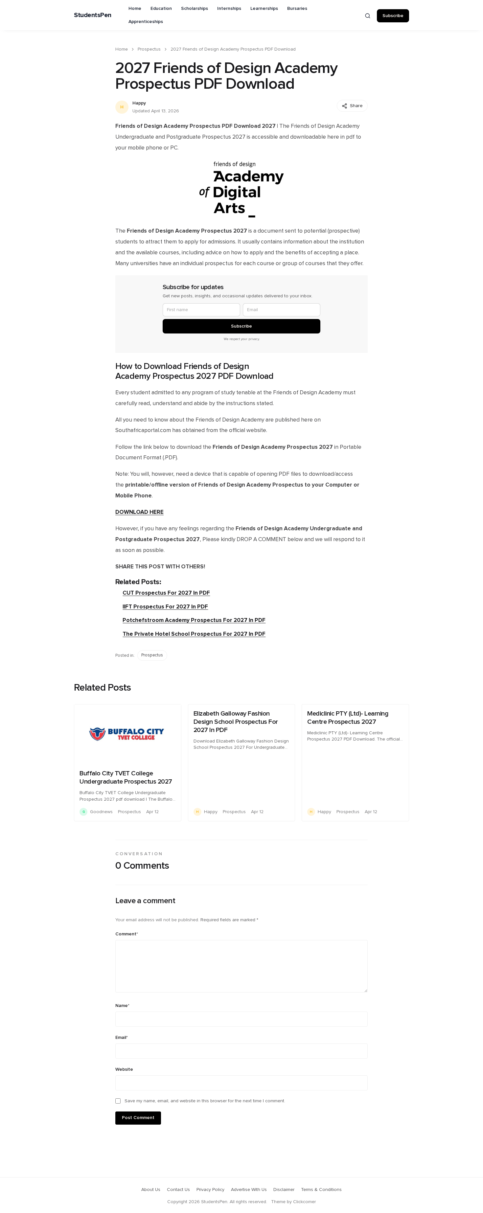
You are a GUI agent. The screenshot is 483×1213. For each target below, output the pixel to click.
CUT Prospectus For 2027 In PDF (166, 592)
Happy (139, 103)
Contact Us (178, 1189)
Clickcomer (304, 1202)
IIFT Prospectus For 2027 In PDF (165, 606)
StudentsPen (92, 15)
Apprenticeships (145, 21)
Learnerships (264, 8)
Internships (229, 8)
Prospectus (149, 49)
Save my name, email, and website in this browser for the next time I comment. (205, 1101)
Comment (126, 934)
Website (124, 1069)
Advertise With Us (249, 1189)
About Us (150, 1189)
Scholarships (194, 8)
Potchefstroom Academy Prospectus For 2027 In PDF (194, 620)
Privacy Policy (210, 1189)
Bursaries (297, 8)
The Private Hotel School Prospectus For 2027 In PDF (194, 633)
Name (122, 1005)
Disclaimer (283, 1189)
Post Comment (138, 1117)
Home (134, 8)
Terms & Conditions (321, 1189)
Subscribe (392, 15)
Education (161, 8)
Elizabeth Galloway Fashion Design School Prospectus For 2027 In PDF (236, 721)
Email (121, 1037)
